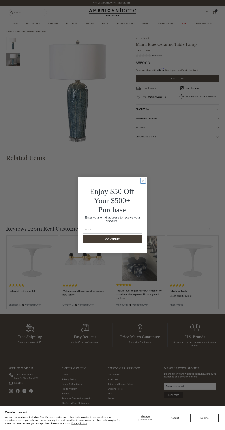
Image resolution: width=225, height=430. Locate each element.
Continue (112, 239)
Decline (205, 417)
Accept (175, 417)
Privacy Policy (79, 423)
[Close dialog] (143, 180)
